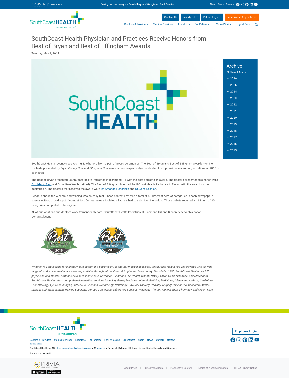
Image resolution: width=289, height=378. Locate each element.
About (213, 4)
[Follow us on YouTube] (256, 4)
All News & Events (237, 72)
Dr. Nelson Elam (41, 184)
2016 (233, 144)
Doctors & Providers (136, 24)
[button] (190, 17)
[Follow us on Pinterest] (247, 4)
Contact (171, 340)
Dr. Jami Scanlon (145, 189)
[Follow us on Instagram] (242, 4)
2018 (233, 130)
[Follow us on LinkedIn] (251, 4)
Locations (184, 24)
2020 (233, 117)
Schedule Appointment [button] (242, 17)
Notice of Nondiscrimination (213, 368)
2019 (233, 124)
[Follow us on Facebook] (237, 4)
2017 (233, 137)
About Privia (130, 368)
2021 (233, 111)
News (221, 4)
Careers (230, 4)
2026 (233, 78)
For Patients (202, 24)
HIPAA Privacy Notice (245, 368)
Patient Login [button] (211, 17)
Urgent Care (243, 24)
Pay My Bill (36, 343)
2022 (233, 104)
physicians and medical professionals (73, 348)
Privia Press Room (153, 368)
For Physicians (112, 340)
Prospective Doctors (181, 368)
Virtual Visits (223, 24)
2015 (233, 150)
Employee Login (246, 331)
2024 (233, 91)
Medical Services (163, 24)
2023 (233, 98)
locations (101, 348)
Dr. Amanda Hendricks (115, 189)
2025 (233, 85)
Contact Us (170, 17)
